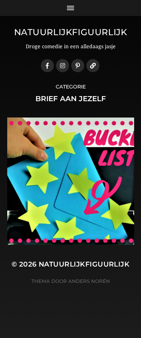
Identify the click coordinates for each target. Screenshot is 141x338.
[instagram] (62, 65)
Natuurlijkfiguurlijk (70, 32)
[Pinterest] (77, 65)
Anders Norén (89, 281)
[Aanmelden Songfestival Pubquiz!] (92, 65)
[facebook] (47, 65)
